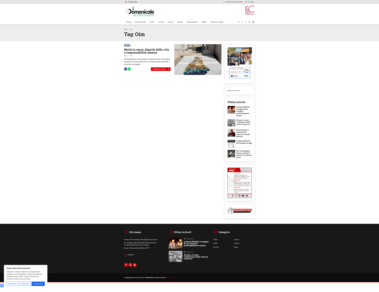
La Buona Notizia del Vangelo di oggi (244, 142)
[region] (25, 276)
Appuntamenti (192, 22)
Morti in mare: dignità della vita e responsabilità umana (146, 51)
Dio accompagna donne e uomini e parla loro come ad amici (243, 154)
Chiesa (128, 22)
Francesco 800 (140, 22)
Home (125, 29)
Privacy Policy (170, 277)
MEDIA (236, 247)
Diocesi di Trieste (217, 22)
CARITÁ (215, 243)
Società (170, 22)
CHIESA (215, 239)
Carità (152, 22)
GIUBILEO (237, 243)
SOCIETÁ (236, 239)
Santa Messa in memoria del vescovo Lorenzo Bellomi (243, 133)
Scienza (180, 22)
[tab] (234, 170)
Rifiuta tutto (25, 284)
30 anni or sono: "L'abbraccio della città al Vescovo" (243, 122)
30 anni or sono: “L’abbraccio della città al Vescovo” (196, 257)
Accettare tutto (38, 284)
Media (204, 22)
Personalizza (12, 284)
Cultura (161, 22)
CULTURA (216, 247)
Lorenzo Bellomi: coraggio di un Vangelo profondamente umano (243, 111)
